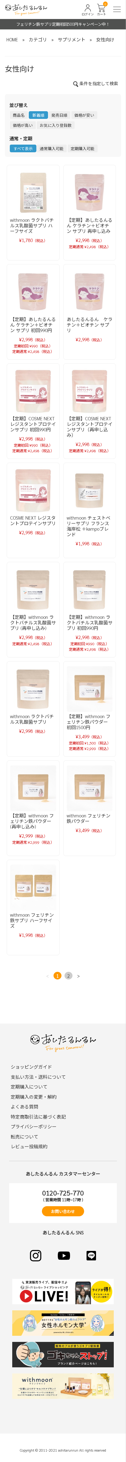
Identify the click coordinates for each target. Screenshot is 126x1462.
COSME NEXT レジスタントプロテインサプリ (33, 520)
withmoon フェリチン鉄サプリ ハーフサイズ (32, 920)
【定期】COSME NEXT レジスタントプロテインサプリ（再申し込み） (90, 426)
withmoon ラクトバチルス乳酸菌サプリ (32, 719)
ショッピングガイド (31, 1067)
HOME (12, 39)
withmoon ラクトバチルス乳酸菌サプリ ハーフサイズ (32, 225)
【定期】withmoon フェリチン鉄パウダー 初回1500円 (88, 721)
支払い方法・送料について (38, 1077)
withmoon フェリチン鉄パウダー (88, 818)
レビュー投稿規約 (29, 1146)
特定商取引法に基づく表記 (38, 1116)
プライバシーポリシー (34, 1126)
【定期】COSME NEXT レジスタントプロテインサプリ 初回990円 (33, 423)
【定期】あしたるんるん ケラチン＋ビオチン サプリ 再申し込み (90, 225)
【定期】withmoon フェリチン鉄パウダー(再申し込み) (32, 820)
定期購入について (29, 1086)
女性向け (105, 39)
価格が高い (23, 125)
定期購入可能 (82, 148)
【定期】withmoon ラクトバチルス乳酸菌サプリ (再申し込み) (33, 622)
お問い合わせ (63, 1211)
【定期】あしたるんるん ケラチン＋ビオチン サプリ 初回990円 (33, 324)
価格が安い (84, 115)
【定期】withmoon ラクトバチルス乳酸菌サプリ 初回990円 (90, 622)
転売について (24, 1136)
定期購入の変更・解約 (34, 1097)
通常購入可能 (52, 148)
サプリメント (71, 39)
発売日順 (59, 115)
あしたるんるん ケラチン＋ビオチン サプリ (90, 324)
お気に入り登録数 (56, 125)
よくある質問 (24, 1106)
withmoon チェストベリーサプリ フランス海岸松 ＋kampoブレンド (88, 526)
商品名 (19, 115)
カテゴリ (38, 39)
